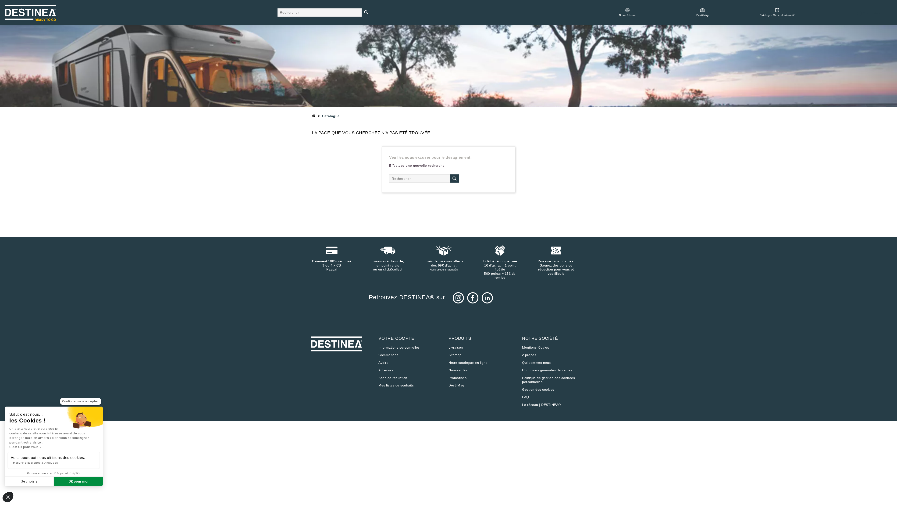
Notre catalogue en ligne (468, 362)
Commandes (388, 355)
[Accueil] (314, 116)
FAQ (525, 397)
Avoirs (383, 362)
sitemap (455, 355)
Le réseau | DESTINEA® (541, 405)
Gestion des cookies (538, 389)
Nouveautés (457, 370)
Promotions (457, 378)
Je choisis (29, 481)
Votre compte (396, 338)
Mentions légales (535, 347)
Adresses (385, 370)
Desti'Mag (456, 385)
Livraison (455, 347)
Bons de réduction (392, 378)
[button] (8, 497)
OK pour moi (78, 481)
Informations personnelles (399, 347)
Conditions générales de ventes (547, 370)
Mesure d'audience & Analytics (35, 462)
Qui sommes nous (536, 362)
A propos (529, 355)
